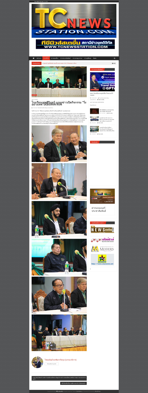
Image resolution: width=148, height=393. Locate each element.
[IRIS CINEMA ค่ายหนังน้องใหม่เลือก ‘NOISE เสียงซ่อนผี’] (94, 111)
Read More (93, 105)
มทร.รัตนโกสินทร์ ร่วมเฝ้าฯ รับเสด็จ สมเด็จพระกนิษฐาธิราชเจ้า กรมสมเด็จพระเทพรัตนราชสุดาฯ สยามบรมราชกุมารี (59, 378)
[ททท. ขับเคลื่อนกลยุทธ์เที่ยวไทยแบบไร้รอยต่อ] (102, 81)
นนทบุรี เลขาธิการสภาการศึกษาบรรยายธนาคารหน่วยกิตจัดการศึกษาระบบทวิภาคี (107, 119)
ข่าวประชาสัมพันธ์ (65, 58)
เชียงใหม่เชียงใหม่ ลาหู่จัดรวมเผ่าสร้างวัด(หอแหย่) (73, 383)
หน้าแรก (39, 58)
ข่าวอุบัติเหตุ (87, 58)
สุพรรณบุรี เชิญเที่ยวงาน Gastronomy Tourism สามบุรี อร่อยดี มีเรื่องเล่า (59, 63)
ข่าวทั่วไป (46, 58)
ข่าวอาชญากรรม (77, 58)
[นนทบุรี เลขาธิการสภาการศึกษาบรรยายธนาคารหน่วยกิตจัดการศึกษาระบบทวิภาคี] (94, 119)
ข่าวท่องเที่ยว (54, 58)
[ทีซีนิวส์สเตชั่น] (33, 58)
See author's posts (51, 363)
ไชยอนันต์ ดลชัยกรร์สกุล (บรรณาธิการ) (60, 360)
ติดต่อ (94, 58)
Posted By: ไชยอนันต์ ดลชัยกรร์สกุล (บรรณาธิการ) (43, 107)
